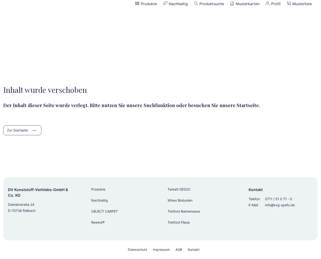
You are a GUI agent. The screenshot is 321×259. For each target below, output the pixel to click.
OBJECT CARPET (104, 211)
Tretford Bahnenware (184, 211)
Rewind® (98, 222)
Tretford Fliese (179, 222)
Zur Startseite (17, 130)
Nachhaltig (99, 200)
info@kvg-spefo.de (280, 205)
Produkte (98, 189)
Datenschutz (137, 249)
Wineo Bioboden (180, 200)
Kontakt (194, 249)
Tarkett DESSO (179, 189)
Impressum (161, 249)
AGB (179, 249)
